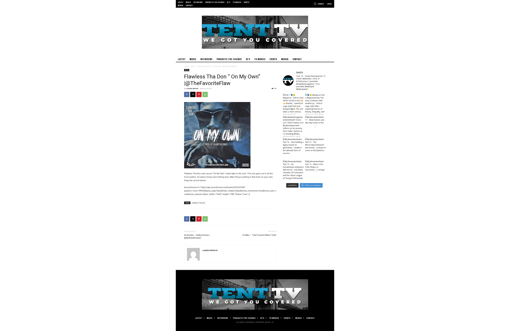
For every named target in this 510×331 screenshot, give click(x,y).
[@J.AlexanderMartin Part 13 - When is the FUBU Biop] (315, 170)
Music (193, 66)
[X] (193, 94)
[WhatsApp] (205, 94)
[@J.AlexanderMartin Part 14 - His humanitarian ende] (293, 170)
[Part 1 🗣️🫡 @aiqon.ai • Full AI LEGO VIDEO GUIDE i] (293, 104)
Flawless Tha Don (198, 203)
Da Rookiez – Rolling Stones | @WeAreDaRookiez (197, 236)
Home (186, 66)
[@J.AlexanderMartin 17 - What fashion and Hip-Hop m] (315, 126)
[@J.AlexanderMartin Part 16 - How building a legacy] (293, 148)
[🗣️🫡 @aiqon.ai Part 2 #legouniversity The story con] (315, 104)
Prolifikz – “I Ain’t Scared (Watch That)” (260, 235)
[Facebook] (186, 94)
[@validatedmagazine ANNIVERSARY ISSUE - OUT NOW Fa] (293, 126)
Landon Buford (192, 88)
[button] (319, 3)
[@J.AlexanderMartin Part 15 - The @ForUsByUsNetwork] (315, 148)
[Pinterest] (199, 94)
